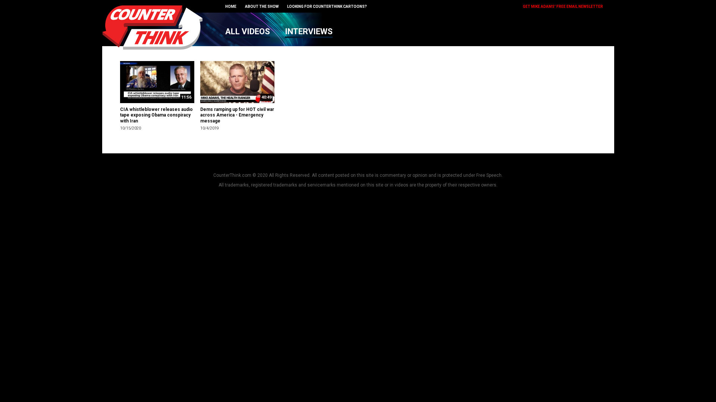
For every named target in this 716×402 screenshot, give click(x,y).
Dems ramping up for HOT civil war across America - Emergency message (237, 115)
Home (230, 6)
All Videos (247, 31)
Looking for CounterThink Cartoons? (327, 6)
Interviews (309, 31)
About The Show (262, 6)
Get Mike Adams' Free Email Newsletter (563, 6)
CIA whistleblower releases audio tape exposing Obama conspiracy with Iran (156, 115)
